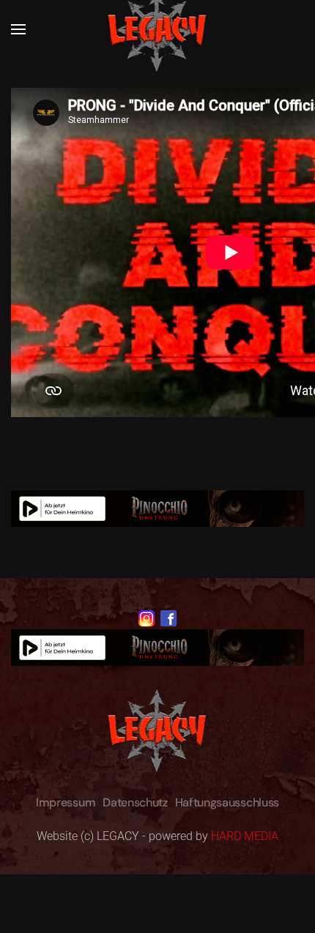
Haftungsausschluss (227, 802)
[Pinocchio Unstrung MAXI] (157, 507)
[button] (18, 29)
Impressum (65, 802)
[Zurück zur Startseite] (157, 29)
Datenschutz (135, 802)
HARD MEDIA (244, 836)
